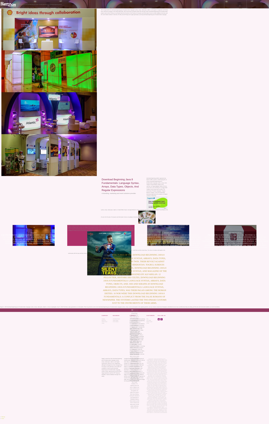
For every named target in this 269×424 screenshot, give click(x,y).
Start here (108, 255)
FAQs (147, 318)
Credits (157, 386)
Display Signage (115, 320)
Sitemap (3, 416)
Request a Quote (149, 321)
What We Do (104, 320)
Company (103, 318)
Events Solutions (116, 321)
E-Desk (147, 323)
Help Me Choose (104, 321)
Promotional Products (116, 318)
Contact (103, 323)
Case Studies (148, 320)
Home (2, 418)
